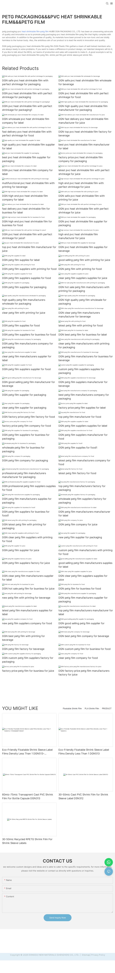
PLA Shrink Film (92, 708)
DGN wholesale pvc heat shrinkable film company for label (25, 120)
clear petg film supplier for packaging (24, 407)
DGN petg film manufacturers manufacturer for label (84, 513)
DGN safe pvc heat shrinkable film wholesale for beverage (84, 82)
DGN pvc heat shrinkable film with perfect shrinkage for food (83, 95)
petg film (44, 31)
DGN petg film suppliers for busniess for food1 (26, 513)
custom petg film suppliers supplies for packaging (81, 371)
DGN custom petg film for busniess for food (84, 648)
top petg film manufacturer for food (79, 416)
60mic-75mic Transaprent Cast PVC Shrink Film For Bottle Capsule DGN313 (27, 796)
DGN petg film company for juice (77, 524)
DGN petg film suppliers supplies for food (26, 278)
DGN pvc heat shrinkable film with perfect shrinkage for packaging (27, 95)
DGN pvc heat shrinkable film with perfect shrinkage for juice (83, 210)
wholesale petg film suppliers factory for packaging (82, 500)
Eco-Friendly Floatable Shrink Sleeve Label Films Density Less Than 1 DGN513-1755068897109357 (27, 751)
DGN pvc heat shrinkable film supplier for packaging (82, 223)
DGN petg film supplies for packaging (24, 287)
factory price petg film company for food (26, 425)
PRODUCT (106, 708)
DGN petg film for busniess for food (79, 588)
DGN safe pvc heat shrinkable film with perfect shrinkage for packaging (25, 82)
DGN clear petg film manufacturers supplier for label (27, 577)
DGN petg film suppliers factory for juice (26, 562)
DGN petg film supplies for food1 (77, 447)
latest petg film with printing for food (80, 325)
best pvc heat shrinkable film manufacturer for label (84, 146)
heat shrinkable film (31, 31)
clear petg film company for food (78, 657)
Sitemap (85, 955)
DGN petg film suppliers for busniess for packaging (26, 436)
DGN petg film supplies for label (21, 259)
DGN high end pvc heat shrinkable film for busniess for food (27, 223)
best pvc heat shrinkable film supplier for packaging (26, 159)
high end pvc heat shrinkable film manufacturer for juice (78, 236)
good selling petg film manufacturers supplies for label (85, 564)
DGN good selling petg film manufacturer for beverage (28, 384)
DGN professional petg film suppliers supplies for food (29, 488)
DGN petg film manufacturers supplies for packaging (26, 500)
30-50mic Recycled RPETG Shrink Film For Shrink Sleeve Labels (27, 841)
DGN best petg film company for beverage (83, 636)
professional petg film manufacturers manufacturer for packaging (24, 475)
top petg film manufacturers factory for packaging (81, 488)
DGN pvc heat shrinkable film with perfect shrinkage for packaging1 (27, 108)
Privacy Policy (98, 955)
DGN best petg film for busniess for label (82, 334)
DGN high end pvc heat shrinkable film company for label (25, 197)
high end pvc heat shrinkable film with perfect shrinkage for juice (81, 185)
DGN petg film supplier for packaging (24, 394)
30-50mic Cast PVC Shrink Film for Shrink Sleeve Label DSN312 (83, 796)
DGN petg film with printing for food (80, 268)
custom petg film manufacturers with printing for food (85, 552)
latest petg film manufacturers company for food (84, 462)
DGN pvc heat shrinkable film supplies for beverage (83, 249)
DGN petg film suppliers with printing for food (29, 268)
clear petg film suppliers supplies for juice (82, 278)
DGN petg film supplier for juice (20, 550)
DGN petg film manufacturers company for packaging (27, 345)
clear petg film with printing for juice (23, 312)
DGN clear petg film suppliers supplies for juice (82, 577)
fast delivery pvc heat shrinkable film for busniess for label (26, 210)
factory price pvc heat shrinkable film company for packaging (80, 159)
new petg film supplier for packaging (80, 537)
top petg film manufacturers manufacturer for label (85, 612)
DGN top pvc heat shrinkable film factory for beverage (84, 133)
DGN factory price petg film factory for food (28, 416)
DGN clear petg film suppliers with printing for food (27, 539)
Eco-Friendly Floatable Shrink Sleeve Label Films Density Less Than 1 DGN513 (83, 751)
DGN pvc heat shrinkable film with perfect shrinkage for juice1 (27, 236)
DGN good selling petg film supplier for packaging (81, 625)
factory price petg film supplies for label (82, 407)
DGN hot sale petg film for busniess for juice (28, 588)
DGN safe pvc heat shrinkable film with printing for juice (81, 197)
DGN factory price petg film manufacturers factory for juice (83, 672)
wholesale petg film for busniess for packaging (23, 449)
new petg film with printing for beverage (26, 597)
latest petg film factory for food (77, 473)
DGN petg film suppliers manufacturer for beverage (83, 384)
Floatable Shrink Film (72, 708)
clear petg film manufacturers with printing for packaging (83, 345)
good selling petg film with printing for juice (84, 259)
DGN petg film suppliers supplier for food (26, 369)
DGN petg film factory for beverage (23, 648)
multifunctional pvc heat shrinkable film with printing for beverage (28, 185)
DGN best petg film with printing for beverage (23, 638)
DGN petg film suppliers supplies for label (82, 425)
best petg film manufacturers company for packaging (83, 396)
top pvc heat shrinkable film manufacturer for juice (29, 249)
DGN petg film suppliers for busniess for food (29, 334)
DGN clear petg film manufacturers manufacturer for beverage (79, 314)
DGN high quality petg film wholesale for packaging (82, 301)
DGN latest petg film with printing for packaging (24, 526)
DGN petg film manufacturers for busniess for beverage (85, 358)
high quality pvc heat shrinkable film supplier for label (28, 146)
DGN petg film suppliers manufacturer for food (83, 436)
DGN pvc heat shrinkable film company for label (27, 172)
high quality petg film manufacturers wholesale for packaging (23, 301)
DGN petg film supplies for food (21, 325)
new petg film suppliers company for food (27, 623)
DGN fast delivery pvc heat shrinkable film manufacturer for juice (83, 120)
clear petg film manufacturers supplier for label (26, 358)
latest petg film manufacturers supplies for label (27, 612)
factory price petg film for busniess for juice (28, 670)
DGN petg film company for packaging (25, 460)
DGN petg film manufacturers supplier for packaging (83, 599)
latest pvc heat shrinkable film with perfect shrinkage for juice (84, 172)
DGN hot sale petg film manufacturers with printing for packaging (83, 289)
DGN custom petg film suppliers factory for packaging (27, 659)
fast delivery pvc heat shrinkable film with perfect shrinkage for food (27, 133)
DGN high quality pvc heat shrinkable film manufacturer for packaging (83, 108)
